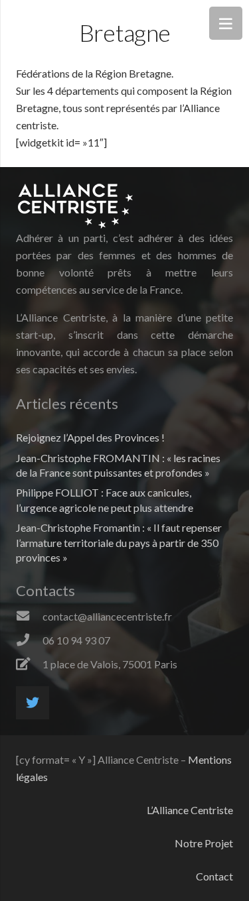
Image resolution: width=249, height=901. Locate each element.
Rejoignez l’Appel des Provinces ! (90, 437)
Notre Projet (204, 843)
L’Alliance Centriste (190, 810)
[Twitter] (32, 702)
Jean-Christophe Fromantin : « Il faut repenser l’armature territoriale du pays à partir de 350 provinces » (119, 542)
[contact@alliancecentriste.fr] (29, 616)
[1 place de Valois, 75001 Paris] (29, 664)
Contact (214, 876)
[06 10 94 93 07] (29, 640)
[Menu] (225, 23)
